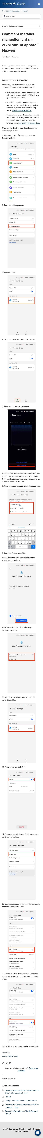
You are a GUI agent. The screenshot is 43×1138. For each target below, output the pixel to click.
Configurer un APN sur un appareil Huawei (21, 1101)
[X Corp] (7, 1063)
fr (2, 11)
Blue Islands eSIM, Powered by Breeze (23, 1129)
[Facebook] (3, 1063)
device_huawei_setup (10, 1056)
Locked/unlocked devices (29, 123)
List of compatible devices (22, 110)
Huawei (25, 11)
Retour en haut (8, 1078)
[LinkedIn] (10, 1063)
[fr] (13, 4)
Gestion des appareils (13, 11)
